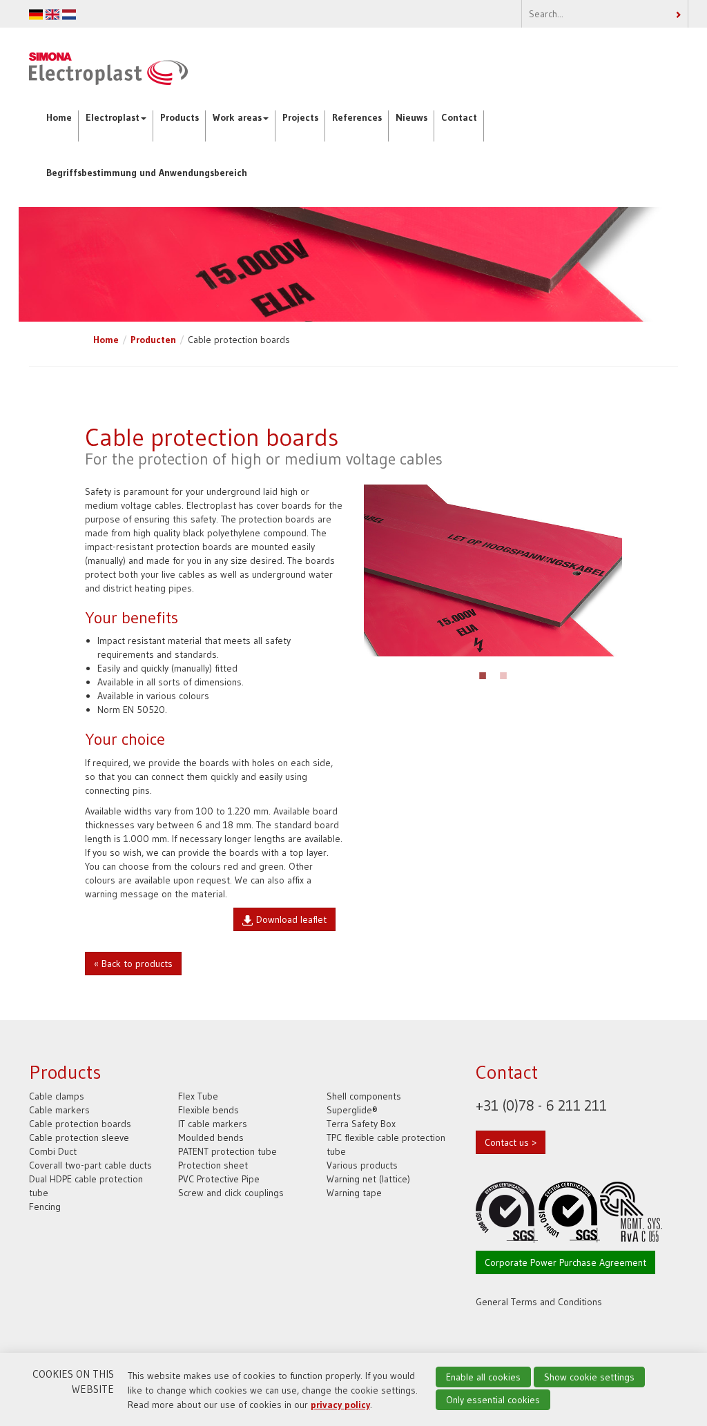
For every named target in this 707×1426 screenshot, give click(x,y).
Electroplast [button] (112, 117)
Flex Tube (198, 1096)
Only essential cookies (493, 1400)
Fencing (45, 1206)
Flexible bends (208, 1110)
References (357, 117)
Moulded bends (211, 1137)
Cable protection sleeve (79, 1137)
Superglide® (352, 1110)
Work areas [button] (237, 117)
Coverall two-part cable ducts (90, 1165)
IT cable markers (212, 1123)
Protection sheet (213, 1165)
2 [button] (503, 674)
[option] (493, 570)
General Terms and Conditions (539, 1302)
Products (179, 117)
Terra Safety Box (361, 1123)
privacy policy (340, 1404)
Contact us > (510, 1142)
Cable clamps (56, 1096)
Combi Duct (53, 1151)
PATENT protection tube (227, 1151)
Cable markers (59, 1110)
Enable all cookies (483, 1377)
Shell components (364, 1096)
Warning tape (354, 1192)
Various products (362, 1165)
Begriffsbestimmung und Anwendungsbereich (146, 172)
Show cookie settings (589, 1377)
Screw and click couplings (231, 1192)
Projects (300, 117)
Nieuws (411, 117)
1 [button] (483, 674)
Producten (153, 339)
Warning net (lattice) (368, 1179)
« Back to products (133, 963)
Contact (459, 117)
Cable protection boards (80, 1123)
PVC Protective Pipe (219, 1179)
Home (59, 117)
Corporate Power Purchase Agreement (565, 1262)
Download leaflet (291, 919)
